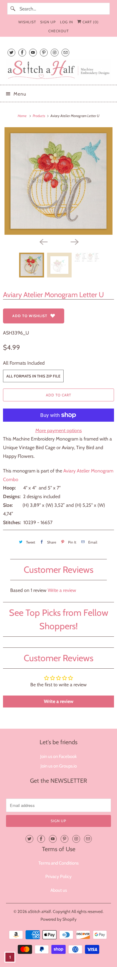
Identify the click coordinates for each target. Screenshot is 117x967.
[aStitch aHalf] (58, 69)
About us (58, 890)
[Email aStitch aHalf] (65, 52)
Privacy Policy (58, 876)
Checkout (58, 31)
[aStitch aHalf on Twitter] (11, 52)
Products (39, 115)
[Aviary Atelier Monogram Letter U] (58, 181)
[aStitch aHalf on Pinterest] (44, 52)
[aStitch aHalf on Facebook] (22, 52)
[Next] (74, 241)
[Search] (13, 9)
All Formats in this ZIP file (33, 376)
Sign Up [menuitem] (48, 22)
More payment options (58, 430)
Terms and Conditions (58, 863)
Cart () (90, 22)
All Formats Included (24, 363)
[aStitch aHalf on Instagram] (54, 52)
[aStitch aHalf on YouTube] (33, 52)
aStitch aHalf (39, 911)
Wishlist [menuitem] (27, 22)
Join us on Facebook (58, 756)
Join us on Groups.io (58, 766)
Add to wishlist (29, 316)
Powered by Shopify (58, 919)
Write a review (62, 590)
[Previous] (43, 241)
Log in (66, 22)
